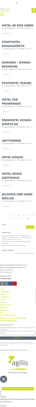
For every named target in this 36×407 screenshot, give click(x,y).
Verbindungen (5, 291)
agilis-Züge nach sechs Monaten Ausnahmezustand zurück (16, 235)
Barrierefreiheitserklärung (8, 315)
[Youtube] (15, 283)
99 (27, 218)
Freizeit (3, 299)
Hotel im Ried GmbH (17, 25)
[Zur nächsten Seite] (32, 218)
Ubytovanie (11, 141)
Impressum (3, 307)
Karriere (3, 302)
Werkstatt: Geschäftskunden (8, 320)
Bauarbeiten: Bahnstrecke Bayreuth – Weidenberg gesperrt (16, 237)
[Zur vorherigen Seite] (5, 215)
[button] (34, 10)
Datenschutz (3, 310)
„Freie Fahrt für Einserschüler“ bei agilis (11, 239)
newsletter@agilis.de (9, 28)
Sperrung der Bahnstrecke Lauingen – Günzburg (14, 245)
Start (2, 289)
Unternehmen (5, 297)
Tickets (3, 294)
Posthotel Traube (16, 83)
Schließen (3, 397)
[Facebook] (10, 283)
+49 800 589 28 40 (5, 11)
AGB (1, 313)
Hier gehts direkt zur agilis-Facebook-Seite (18, 388)
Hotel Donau (12, 157)
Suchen (4, 224)
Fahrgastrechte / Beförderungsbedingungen (13, 318)
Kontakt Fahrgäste (5, 305)
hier (7, 345)
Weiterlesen (7, 33)
